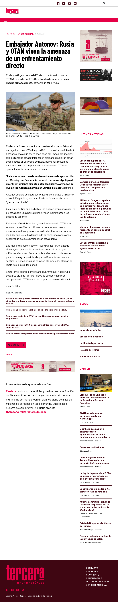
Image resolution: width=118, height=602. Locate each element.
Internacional (25, 33)
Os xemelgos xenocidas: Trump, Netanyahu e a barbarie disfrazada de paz (94, 460)
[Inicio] (12, 10)
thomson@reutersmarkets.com (26, 412)
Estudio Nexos (45, 596)
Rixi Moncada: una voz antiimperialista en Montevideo (92, 416)
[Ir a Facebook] (58, 3)
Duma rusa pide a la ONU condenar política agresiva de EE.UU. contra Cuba (37, 326)
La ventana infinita (90, 330)
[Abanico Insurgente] (96, 109)
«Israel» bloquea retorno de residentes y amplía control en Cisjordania (95, 230)
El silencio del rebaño (91, 336)
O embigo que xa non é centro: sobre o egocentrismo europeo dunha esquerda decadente (95, 433)
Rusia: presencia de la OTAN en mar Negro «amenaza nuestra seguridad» (37, 317)
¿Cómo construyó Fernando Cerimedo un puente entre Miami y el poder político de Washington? (95, 505)
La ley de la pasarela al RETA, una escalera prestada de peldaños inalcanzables (95, 476)
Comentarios (94, 578)
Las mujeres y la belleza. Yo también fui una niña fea (95, 490)
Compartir (17, 344)
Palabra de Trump (89, 349)
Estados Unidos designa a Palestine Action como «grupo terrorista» (94, 245)
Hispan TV (10, 33)
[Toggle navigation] (5, 20)
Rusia (9, 354)
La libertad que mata (91, 343)
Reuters (11, 391)
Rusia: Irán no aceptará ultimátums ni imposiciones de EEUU (36, 309)
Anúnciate (92, 574)
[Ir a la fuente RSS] (75, 3)
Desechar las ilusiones (92, 447)
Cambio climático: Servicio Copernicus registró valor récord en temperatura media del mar (94, 185)
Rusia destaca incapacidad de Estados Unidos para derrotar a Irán (40, 333)
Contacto (92, 568)
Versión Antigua (96, 585)
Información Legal (98, 581)
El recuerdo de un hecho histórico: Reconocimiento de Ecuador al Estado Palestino (94, 398)
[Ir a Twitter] (63, 3)
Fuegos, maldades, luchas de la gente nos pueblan (95, 537)
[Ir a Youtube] (69, 3)
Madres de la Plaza (90, 356)
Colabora (92, 571)
